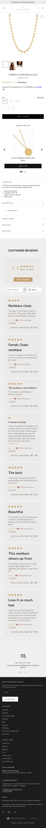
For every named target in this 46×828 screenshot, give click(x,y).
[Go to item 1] (5, 64)
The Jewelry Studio (8, 716)
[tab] (21, 171)
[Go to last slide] (4, 149)
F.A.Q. (4, 752)
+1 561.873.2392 (7, 791)
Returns (5, 746)
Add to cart (23, 116)
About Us (5, 710)
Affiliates (5, 713)
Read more (13, 444)
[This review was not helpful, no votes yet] (36, 327)
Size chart (40, 97)
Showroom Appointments (10, 731)
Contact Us (6, 743)
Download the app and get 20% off (23, 2)
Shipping (5, 749)
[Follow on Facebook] (3, 812)
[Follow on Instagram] (9, 812)
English (34, 818)
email (15, 786)
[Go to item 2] (12, 65)
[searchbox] (13, 289)
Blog (3, 722)
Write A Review (23, 279)
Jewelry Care (6, 755)
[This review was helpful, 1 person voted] (31, 455)
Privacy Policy (6, 758)
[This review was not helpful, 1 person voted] (36, 583)
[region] (23, 660)
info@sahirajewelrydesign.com (12, 789)
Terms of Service (7, 761)
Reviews (5, 719)
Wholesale (5, 728)
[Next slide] (41, 149)
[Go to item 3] (20, 64)
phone (23, 786)
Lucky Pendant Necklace (23, 158)
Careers (4, 725)
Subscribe (10, 699)
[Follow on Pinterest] (15, 812)
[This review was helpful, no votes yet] (31, 327)
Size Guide (5, 734)
